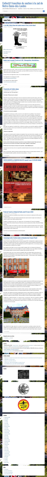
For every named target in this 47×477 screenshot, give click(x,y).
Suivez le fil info (15, 345)
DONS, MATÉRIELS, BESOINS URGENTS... (11, 349)
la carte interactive (26, 346)
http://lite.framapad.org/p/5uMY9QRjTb (9, 78)
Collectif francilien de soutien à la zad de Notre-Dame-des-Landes (22, 4)
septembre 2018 (7, 417)
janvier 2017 (6, 429)
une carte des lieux (15, 346)
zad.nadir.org (31, 345)
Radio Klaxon (5, 346)
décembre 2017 (7, 426)
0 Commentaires (20, 239)
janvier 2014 (6, 450)
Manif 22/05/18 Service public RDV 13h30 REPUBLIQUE (14, 363)
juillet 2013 (6, 456)
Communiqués (6, 155)
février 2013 (6, 462)
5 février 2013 (14, 239)
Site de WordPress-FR (8, 473)
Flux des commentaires (8, 472)
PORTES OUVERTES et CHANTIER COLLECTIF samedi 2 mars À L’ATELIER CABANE (22, 160)
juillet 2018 (6, 418)
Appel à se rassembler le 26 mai (10, 360)
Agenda (5, 55)
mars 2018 (6, 423)
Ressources (9, 207)
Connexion (6, 469)
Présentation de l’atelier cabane (11, 89)
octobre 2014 (6, 444)
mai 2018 (6, 420)
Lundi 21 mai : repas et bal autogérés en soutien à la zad (14, 362)
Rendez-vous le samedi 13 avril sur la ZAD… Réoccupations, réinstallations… (21, 60)
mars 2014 (6, 447)
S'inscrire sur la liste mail (8, 350)
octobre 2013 (6, 453)
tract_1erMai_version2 (7, 51)
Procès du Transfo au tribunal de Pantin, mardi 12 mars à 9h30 (18, 212)
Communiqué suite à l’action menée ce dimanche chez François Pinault (20, 238)
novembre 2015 (7, 441)
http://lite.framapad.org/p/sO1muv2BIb (9, 81)
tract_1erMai (5, 53)
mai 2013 (6, 459)
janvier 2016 (6, 438)
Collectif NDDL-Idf (7, 90)
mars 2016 (6, 435)
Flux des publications (8, 470)
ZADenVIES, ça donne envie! (9, 359)
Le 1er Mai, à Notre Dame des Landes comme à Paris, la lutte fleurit (19, 25)
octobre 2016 (6, 432)
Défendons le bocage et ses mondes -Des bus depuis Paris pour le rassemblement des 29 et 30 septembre (23, 357)
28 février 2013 (14, 90)
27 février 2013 (14, 213)
